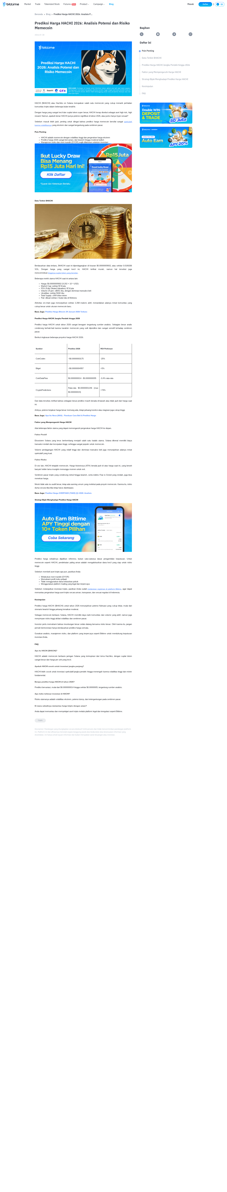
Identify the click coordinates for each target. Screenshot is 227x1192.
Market (27, 4)
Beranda (39, 14)
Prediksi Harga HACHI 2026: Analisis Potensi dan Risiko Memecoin (73, 14)
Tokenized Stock (52, 4)
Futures (69, 4)
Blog (111, 4)
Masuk (190, 4)
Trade (37, 4)
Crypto (40, 720)
